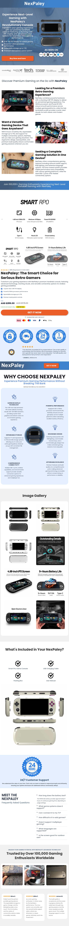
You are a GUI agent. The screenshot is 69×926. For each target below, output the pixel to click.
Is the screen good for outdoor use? (51, 836)
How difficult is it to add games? (52, 817)
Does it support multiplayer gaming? (49, 823)
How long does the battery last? (52, 795)
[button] (51, 795)
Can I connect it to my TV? (50, 813)
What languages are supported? (46, 830)
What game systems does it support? (50, 807)
